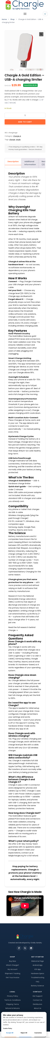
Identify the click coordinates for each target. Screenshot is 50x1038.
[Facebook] (19, 948)
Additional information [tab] (30, 163)
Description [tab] (13, 161)
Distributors (37, 1004)
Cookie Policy (7, 1028)
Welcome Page (37, 961)
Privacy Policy (12, 996)
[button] (41, 34)
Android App (37, 965)
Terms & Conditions (12, 1000)
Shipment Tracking (12, 973)
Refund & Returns (12, 1008)
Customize (38, 1033)
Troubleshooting (37, 977)
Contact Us (37, 1000)
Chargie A (17, 136)
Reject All (24, 1033)
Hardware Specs (37, 973)
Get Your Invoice (12, 977)
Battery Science (37, 986)
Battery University (16, 551)
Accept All (9, 1033)
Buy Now (12, 961)
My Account (12, 969)
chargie (12, 140)
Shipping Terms (12, 1004)
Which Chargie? (12, 965)
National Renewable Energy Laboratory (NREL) (22, 599)
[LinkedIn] (31, 948)
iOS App (37, 969)
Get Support (37, 996)
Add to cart (25, 122)
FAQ (37, 981)
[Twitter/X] (25, 948)
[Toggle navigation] (25, 14)
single (18, 140)
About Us (37, 1008)
